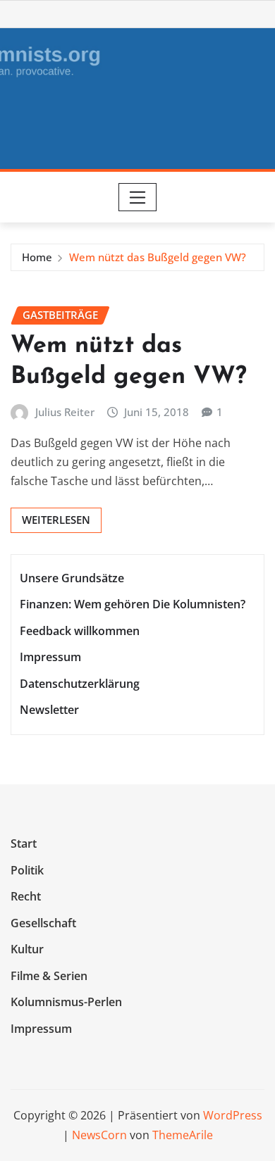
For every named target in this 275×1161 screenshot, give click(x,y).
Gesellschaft (43, 923)
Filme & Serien (49, 976)
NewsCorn (99, 1135)
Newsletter (49, 710)
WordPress (232, 1115)
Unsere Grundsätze (72, 578)
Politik (27, 870)
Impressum (50, 657)
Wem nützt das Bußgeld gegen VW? (157, 257)
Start (24, 843)
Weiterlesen (56, 520)
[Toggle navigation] (137, 197)
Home (37, 257)
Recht (26, 896)
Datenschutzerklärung (80, 683)
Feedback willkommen (80, 631)
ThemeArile (182, 1135)
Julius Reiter (64, 412)
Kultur (27, 949)
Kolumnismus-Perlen (66, 1002)
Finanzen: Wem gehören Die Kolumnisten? (132, 604)
